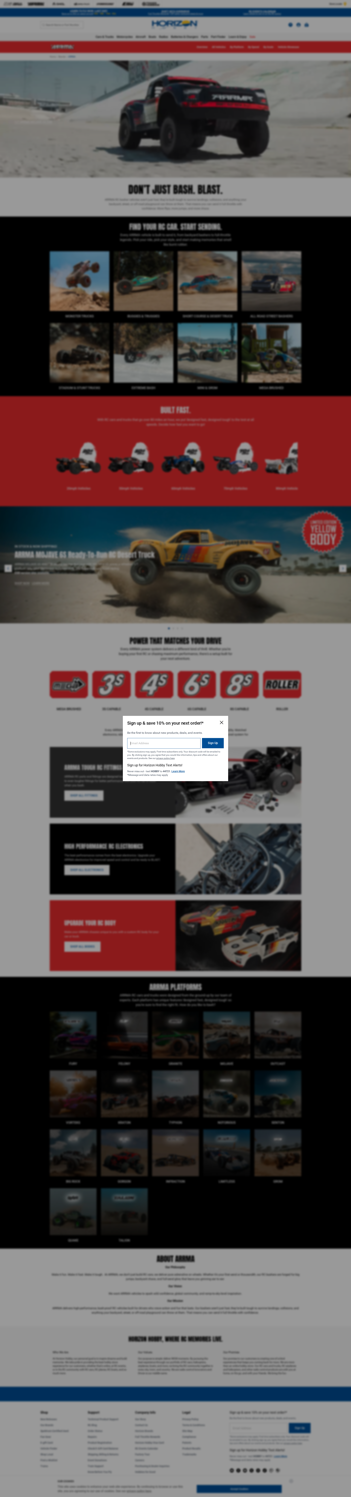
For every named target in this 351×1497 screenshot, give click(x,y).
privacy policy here (165, 758)
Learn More (178, 771)
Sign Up (213, 743)
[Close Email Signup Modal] (221, 722)
